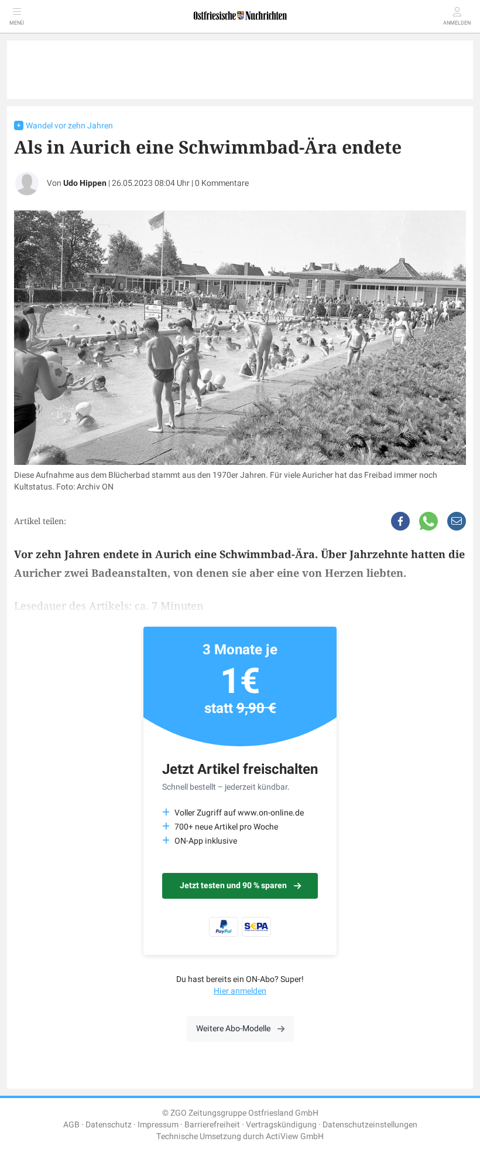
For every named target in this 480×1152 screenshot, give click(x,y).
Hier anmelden (240, 991)
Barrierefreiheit (212, 1125)
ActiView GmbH (295, 1136)
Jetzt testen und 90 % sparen (233, 885)
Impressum (158, 1125)
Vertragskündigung (281, 1125)
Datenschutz (108, 1125)
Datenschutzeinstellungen (370, 1125)
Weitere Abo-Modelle (233, 1028)
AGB (71, 1125)
